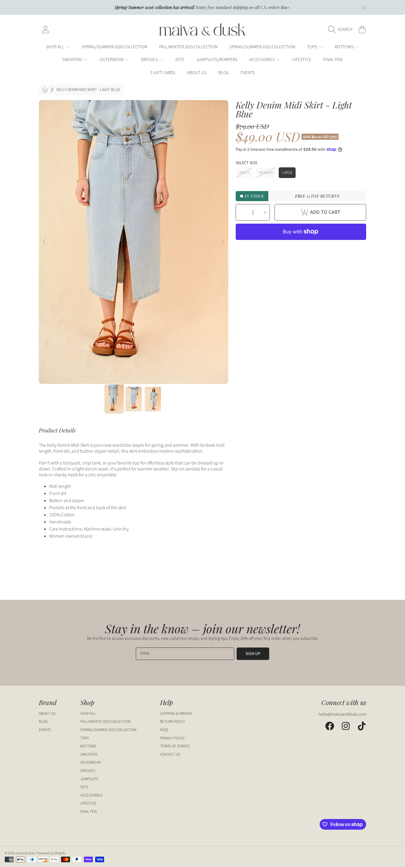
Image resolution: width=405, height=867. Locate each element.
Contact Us (170, 754)
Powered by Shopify (50, 853)
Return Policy (172, 721)
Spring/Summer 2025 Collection (108, 730)
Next (222, 242)
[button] (341, 29)
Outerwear (112, 60)
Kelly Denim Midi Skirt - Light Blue (88, 90)
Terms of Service (175, 746)
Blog (43, 721)
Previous (45, 242)
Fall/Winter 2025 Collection (105, 721)
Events (45, 730)
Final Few (88, 811)
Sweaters (72, 60)
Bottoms (345, 47)
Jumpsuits (89, 779)
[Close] (363, 8)
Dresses (150, 60)
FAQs (164, 730)
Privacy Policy (172, 738)
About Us (47, 713)
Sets (84, 787)
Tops (312, 47)
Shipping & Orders (176, 713)
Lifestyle (88, 803)
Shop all (55, 47)
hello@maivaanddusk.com (342, 714)
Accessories (262, 60)
